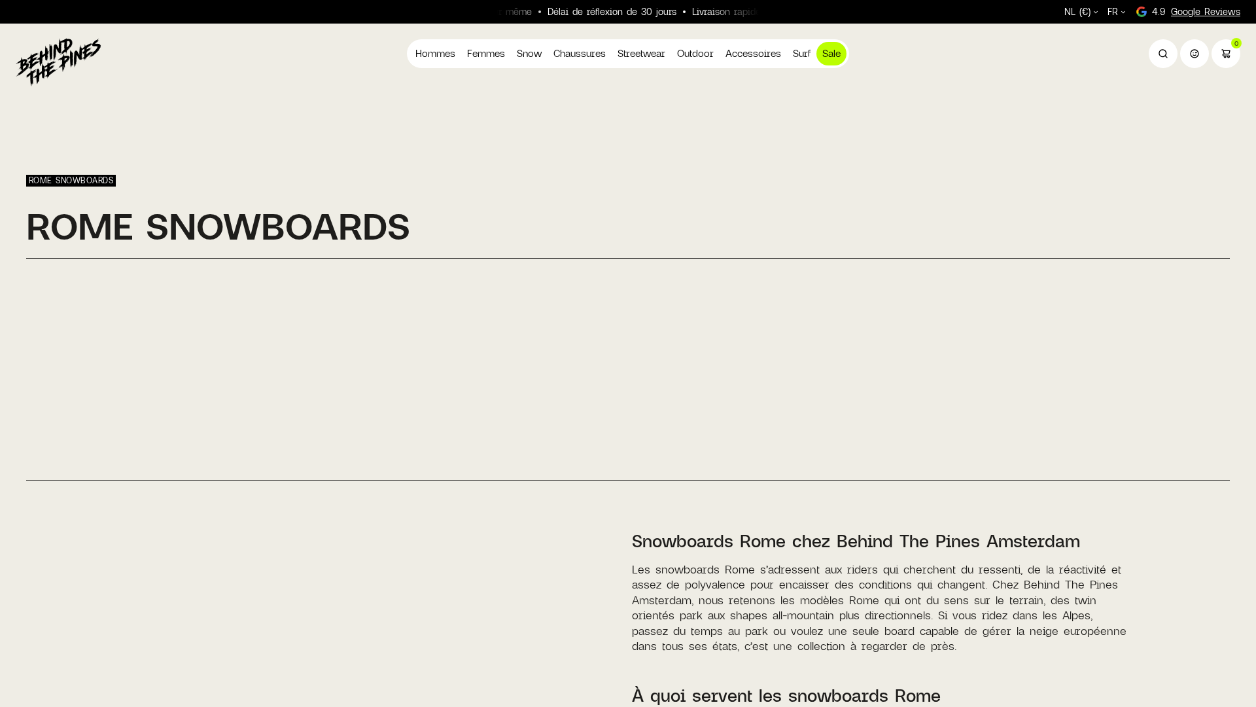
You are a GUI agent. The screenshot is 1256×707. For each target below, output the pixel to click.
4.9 (1196, 11)
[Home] (58, 61)
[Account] (1194, 53)
